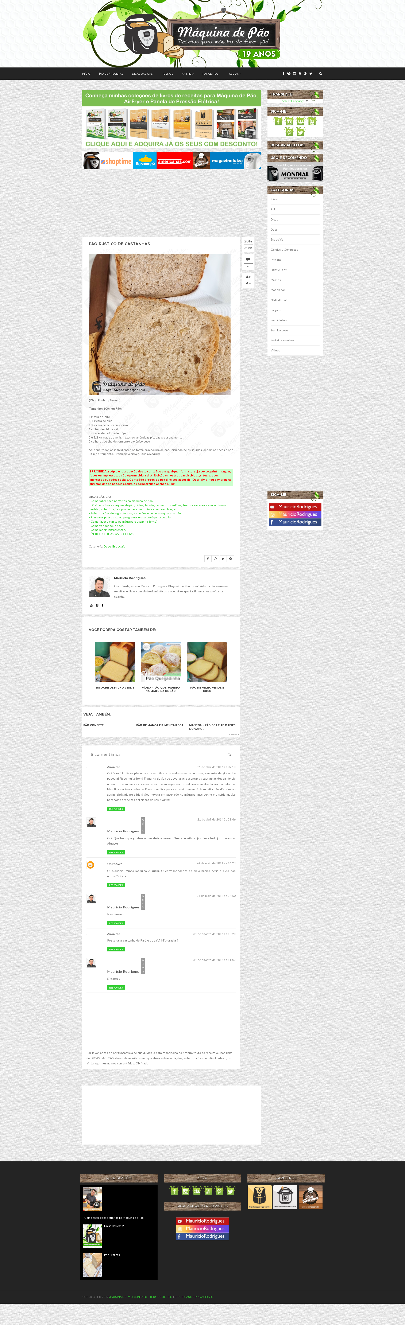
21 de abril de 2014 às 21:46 (216, 819)
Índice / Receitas (111, 73)
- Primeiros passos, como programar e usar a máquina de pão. (130, 517)
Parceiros (210, 73)
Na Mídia (188, 73)
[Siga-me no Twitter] (300, 131)
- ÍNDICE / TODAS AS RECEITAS (111, 534)
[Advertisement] (171, 203)
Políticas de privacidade (195, 1296)
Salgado (276, 310)
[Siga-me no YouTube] (312, 120)
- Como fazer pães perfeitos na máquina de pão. (121, 501)
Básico (275, 199)
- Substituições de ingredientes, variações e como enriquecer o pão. (135, 513)
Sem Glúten (279, 320)
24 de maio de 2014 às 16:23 (216, 863)
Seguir (234, 73)
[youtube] (300, 73)
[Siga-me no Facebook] (278, 120)
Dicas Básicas (142, 73)
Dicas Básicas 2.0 (115, 1226)
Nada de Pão (279, 300)
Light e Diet (279, 270)
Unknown (115, 864)
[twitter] (310, 73)
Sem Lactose (279, 330)
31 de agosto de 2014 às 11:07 (214, 960)
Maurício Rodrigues (123, 831)
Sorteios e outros (283, 340)
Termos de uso (161, 1296)
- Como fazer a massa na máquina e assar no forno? (123, 521)
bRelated (234, 734)
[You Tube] (295, 506)
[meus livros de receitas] (171, 118)
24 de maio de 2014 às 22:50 (216, 895)
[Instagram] (295, 514)
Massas (276, 280)
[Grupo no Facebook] (300, 120)
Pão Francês (112, 1254)
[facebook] (283, 73)
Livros (168, 73)
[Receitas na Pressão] (285, 1197)
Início (86, 73)
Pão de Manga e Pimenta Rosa (159, 725)
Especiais (118, 546)
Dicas (274, 219)
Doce (107, 546)
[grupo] (288, 73)
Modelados (278, 290)
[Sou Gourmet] (310, 1197)
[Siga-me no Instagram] (289, 120)
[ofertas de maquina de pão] (171, 160)
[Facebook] (295, 521)
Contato (140, 1296)
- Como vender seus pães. (106, 525)
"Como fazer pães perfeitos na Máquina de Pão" (114, 1217)
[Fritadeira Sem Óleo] (259, 1197)
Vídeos (275, 350)
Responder (116, 808)
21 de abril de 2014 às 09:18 (216, 767)
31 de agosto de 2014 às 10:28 (214, 934)
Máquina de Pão (121, 1296)
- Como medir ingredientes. (107, 529)
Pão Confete (93, 725)
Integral (276, 259)
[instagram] (294, 73)
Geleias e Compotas (284, 249)
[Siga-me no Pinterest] (289, 131)
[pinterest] (305, 73)
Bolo (274, 209)
